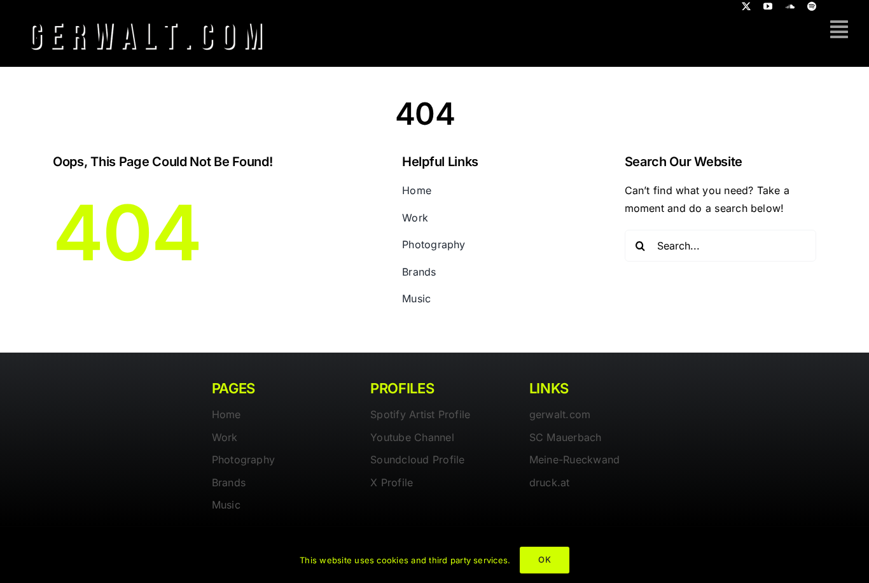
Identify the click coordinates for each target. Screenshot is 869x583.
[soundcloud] (790, 6)
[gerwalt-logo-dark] (146, 17)
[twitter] (746, 6)
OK (544, 559)
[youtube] (767, 6)
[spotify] (811, 6)
